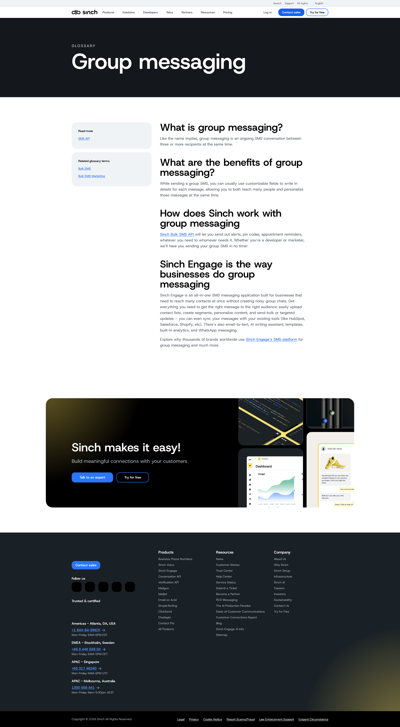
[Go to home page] (85, 12)
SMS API (84, 138)
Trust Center (224, 571)
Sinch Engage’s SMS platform (271, 339)
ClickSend (165, 611)
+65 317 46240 (84, 668)
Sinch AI (279, 582)
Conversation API (169, 576)
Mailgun (163, 588)
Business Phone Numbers (175, 559)
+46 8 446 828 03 (86, 649)
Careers (279, 588)
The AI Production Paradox (233, 606)
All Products (166, 629)
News (219, 559)
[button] (275, 3)
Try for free (317, 12)
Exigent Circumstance (313, 719)
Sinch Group (282, 571)
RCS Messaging (227, 600)
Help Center (224, 576)
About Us (280, 559)
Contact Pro (166, 623)
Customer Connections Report (236, 617)
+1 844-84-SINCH (86, 630)
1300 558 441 (83, 687)
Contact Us (281, 606)
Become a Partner (228, 594)
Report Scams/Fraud (241, 719)
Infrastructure (283, 576)
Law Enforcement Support (276, 719)
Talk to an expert (92, 477)
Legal (181, 719)
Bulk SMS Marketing (91, 176)
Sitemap (221, 635)
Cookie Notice (212, 719)
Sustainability (283, 600)
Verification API (168, 582)
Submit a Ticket (226, 588)
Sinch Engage (167, 571)
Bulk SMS (84, 168)
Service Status (226, 582)
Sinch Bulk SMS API (177, 234)
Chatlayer (164, 617)
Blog (219, 623)
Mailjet (162, 594)
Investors (280, 594)
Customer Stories (228, 565)
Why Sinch (281, 565)
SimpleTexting (167, 606)
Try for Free (281, 611)
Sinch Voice (166, 565)
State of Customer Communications (240, 611)
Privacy (194, 719)
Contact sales (291, 12)
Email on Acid (167, 600)
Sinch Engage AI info (230, 629)
